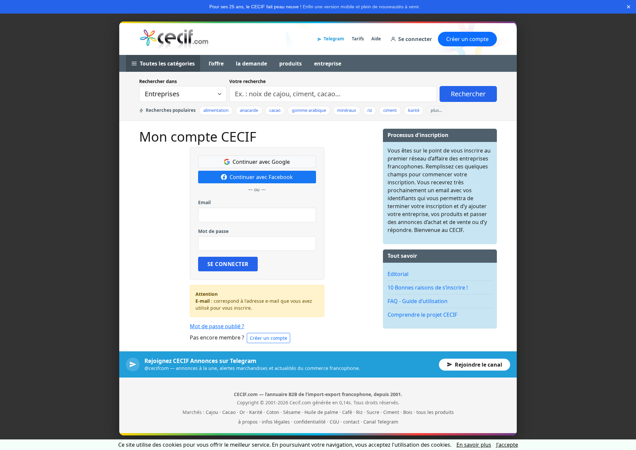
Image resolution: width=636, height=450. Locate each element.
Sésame (291, 412)
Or (242, 412)
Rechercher (468, 93)
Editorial (398, 274)
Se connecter (415, 39)
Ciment (391, 412)
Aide (376, 39)
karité (413, 110)
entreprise (327, 63)
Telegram (334, 39)
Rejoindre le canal (478, 364)
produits (290, 63)
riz (369, 110)
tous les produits (435, 412)
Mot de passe (213, 231)
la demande (251, 63)
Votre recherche (247, 81)
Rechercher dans (158, 81)
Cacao (229, 412)
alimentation (216, 110)
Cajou (212, 412)
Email (204, 202)
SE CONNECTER (228, 264)
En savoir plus (473, 444)
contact (351, 422)
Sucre (373, 412)
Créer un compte (467, 39)
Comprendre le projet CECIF (422, 314)
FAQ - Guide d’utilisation (418, 301)
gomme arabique (309, 110)
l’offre (216, 63)
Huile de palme (321, 412)
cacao (275, 110)
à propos (248, 422)
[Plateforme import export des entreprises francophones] (174, 39)
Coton (272, 412)
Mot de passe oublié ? (217, 326)
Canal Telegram (380, 422)
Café (347, 412)
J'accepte (507, 444)
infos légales (276, 422)
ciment (390, 110)
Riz (359, 412)
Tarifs (358, 39)
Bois (407, 412)
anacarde (249, 110)
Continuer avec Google (261, 161)
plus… (436, 110)
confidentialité (310, 422)
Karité (255, 412)
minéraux (346, 110)
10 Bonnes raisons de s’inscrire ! (428, 287)
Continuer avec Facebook (261, 177)
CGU (334, 422)
